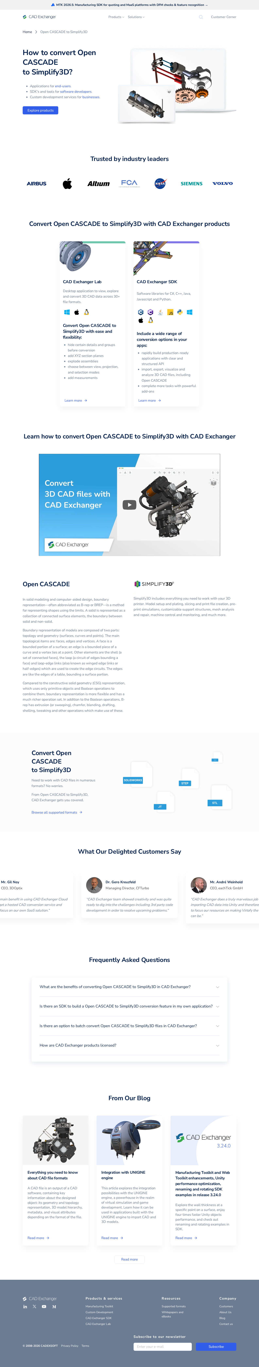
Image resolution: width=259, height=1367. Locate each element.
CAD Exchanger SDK (99, 1318)
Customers (226, 1306)
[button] (129, 987)
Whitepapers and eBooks (172, 1314)
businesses (90, 97)
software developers (75, 91)
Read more (129, 1259)
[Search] (201, 17)
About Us (225, 1312)
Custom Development (99, 1312)
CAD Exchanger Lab (98, 1324)
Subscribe (216, 1346)
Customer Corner (223, 17)
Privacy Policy (69, 1346)
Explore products (41, 110)
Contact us (226, 1324)
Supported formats (174, 1306)
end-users (63, 86)
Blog (222, 1318)
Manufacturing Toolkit (99, 1306)
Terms (85, 1346)
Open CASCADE (46, 584)
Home (27, 32)
